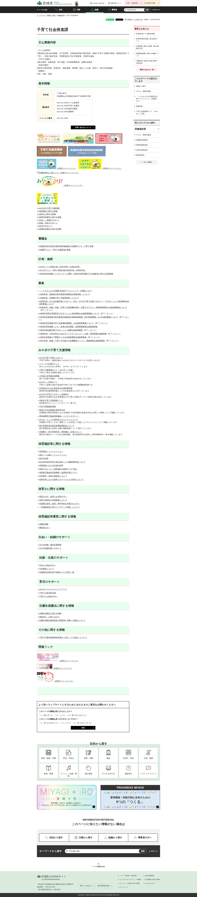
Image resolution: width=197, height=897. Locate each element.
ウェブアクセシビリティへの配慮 (130, 879)
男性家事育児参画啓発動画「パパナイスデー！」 (59, 416)
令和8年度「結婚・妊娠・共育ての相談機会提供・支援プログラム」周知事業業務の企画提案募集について (83, 307)
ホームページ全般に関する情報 (129, 883)
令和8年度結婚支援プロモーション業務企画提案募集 (61, 330)
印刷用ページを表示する (135, 19)
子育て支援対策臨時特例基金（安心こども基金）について (63, 637)
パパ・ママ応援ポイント (49, 364)
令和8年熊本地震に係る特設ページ (147, 40)
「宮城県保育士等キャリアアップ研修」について (59, 507)
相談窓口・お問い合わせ (49, 617)
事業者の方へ (44, 528)
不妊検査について (46, 569)
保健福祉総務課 (142, 140)
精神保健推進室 (142, 145)
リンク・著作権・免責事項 (128, 875)
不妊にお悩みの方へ (47, 565)
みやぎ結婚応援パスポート (50, 548)
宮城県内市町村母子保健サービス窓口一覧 (56, 572)
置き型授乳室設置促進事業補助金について (56, 426)
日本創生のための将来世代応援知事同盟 (55, 388)
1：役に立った (47, 715)
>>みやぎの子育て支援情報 (48, 208)
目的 (60, 10)
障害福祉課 (140, 155)
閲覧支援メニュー (116, 3)
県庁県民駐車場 (103, 886)
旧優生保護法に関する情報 (50, 613)
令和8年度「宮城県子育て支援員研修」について (59, 298)
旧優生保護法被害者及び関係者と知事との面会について (62, 620)
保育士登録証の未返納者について (53, 500)
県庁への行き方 (85, 886)
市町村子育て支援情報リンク (51, 400)
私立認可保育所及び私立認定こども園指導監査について (62, 462)
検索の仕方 (156, 9)
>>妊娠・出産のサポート (47, 223)
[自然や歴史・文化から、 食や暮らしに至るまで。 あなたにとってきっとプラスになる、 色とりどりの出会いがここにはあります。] (67, 804)
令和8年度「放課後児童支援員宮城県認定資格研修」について (64, 294)
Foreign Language (98, 3)
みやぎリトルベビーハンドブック (53, 589)
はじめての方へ (150, 883)
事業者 (114, 10)
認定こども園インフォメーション (53, 455)
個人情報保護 (149, 875)
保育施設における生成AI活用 (51, 465)
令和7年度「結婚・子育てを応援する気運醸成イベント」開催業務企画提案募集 (72, 341)
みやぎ (42, 358)
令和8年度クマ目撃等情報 (145, 34)
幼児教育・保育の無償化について (53, 476)
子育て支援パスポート (54, 358)
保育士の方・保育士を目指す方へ (53, 497)
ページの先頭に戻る (98, 866)
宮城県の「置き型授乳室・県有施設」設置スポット (60, 432)
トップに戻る (43, 10)
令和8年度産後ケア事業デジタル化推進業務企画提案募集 (62, 337)
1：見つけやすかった (49, 723)
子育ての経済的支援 (47, 593)
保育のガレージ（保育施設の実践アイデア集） (58, 469)
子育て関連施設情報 (47, 407)
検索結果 (139, 106)
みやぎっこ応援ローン (48, 382)
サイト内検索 (125, 10)
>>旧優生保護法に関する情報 (49, 229)
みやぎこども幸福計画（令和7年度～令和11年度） (60, 267)
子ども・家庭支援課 (143, 91)
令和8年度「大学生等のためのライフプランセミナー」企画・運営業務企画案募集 (73, 334)
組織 (96, 10)
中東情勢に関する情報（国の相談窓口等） (147, 47)
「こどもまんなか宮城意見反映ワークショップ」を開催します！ (66, 291)
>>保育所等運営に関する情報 (49, 217)
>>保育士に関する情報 (46, 214)
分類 (78, 10)
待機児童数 (43, 524)
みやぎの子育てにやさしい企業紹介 (54, 394)
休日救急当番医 (150, 3)
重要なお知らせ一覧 (147, 69)
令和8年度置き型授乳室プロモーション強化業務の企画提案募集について (69, 313)
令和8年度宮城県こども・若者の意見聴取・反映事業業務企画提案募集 (68, 327)
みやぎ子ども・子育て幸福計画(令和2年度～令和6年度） (62, 270)
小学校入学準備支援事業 (49, 376)
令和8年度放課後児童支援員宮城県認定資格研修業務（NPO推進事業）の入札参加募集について (78, 317)
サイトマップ (123, 887)
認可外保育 (43, 458)
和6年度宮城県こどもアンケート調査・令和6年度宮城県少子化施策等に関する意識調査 (77, 274)
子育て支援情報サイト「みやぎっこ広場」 (56, 370)
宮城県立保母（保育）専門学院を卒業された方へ (59, 504)
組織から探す (51, 15)
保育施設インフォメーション (51, 452)
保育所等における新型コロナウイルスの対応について (61, 480)
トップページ (41, 15)
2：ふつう (61, 715)
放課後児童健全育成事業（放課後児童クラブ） (58, 473)
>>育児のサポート (44, 226)
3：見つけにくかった (83, 723)
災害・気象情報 (132, 3)
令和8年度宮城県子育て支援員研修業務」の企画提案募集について (66, 323)
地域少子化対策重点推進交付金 (52, 410)
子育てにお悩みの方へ (48, 596)
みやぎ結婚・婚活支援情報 (50, 545)
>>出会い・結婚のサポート (48, 220)
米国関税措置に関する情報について (147, 55)
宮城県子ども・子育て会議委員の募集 (55, 250)
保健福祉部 (61, 15)
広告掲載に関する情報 (152, 879)
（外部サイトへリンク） (66, 168)
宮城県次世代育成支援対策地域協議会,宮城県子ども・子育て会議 (66, 246)
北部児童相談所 (142, 150)
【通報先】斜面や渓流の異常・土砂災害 (147, 62)
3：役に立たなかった (77, 715)
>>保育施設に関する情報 (47, 211)
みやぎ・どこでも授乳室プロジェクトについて (58, 420)
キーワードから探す (50, 851)
